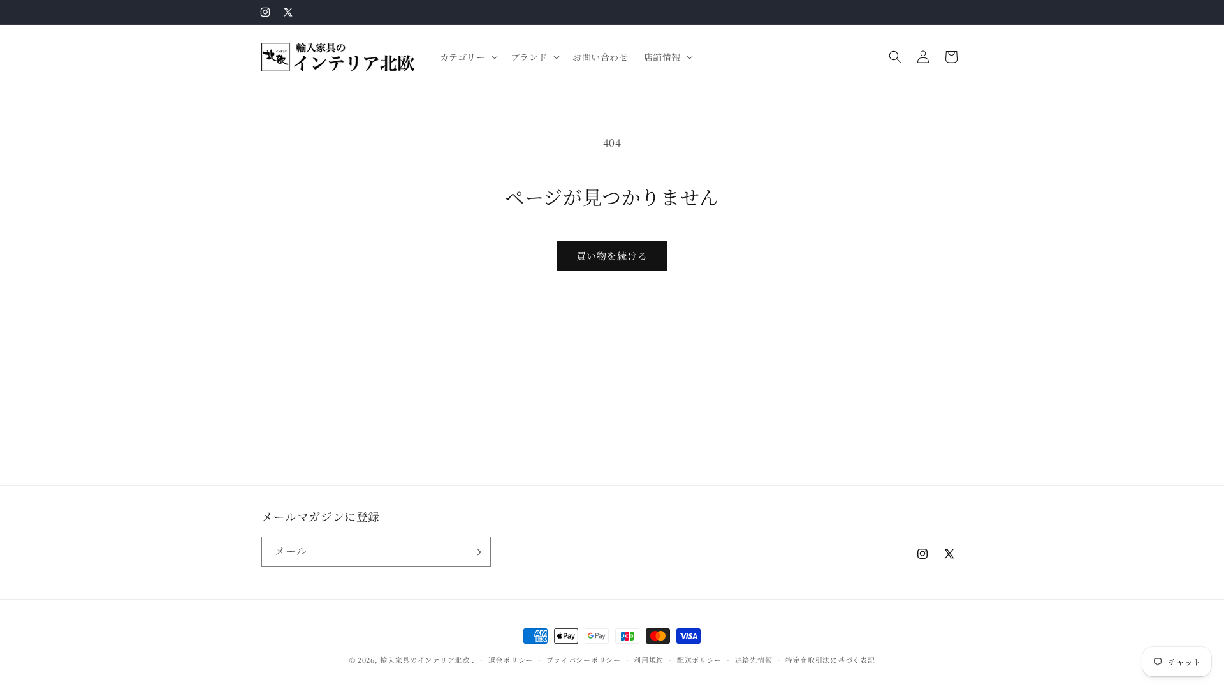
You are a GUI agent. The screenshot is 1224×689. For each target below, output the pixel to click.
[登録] (476, 552)
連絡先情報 (754, 659)
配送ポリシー (699, 659)
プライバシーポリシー (583, 659)
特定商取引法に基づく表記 (830, 659)
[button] (467, 56)
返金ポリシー (510, 659)
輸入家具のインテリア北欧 (424, 660)
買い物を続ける (612, 255)
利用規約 (649, 659)
